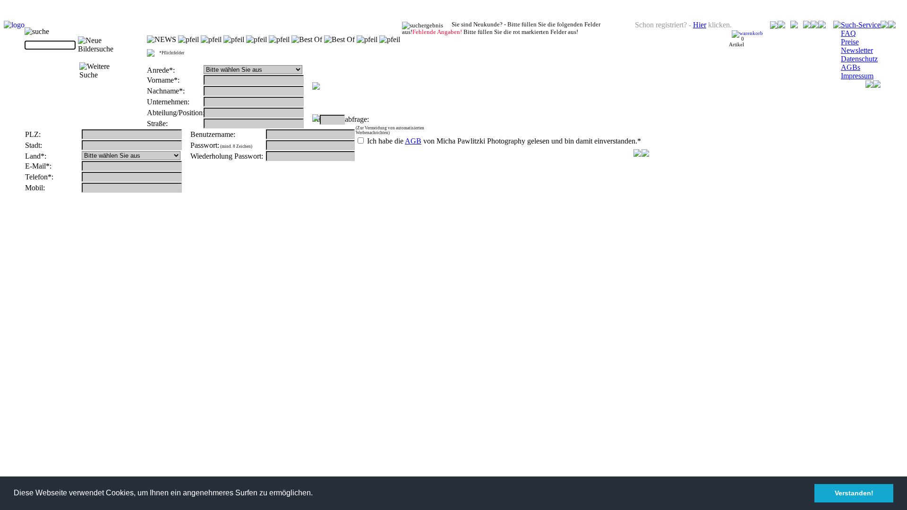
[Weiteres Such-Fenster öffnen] (104, 70)
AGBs (850, 67)
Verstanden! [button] (854, 493)
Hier (699, 25)
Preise (850, 42)
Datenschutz (859, 59)
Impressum (857, 76)
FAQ (848, 33)
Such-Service (861, 25)
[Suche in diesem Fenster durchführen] (103, 44)
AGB (413, 141)
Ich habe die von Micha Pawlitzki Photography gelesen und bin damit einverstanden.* (503, 141)
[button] (316, 494)
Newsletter (857, 50)
